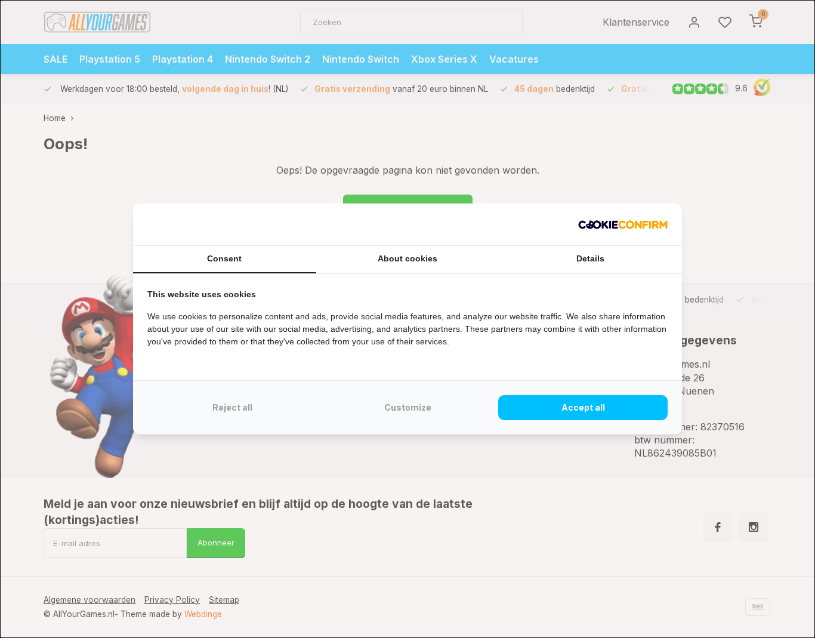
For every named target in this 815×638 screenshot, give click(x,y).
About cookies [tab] (407, 258)
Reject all (232, 407)
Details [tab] (590, 258)
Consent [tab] (224, 258)
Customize (407, 407)
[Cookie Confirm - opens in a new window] (623, 224)
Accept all (583, 407)
